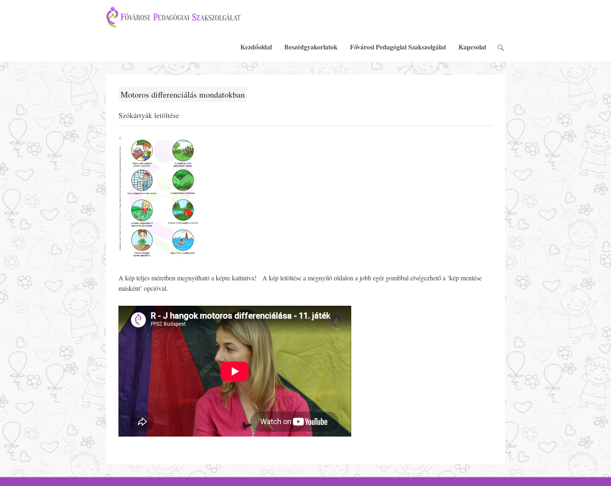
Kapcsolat (472, 47)
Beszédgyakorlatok (311, 47)
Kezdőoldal (256, 47)
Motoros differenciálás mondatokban (183, 94)
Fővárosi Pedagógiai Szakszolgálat (398, 47)
